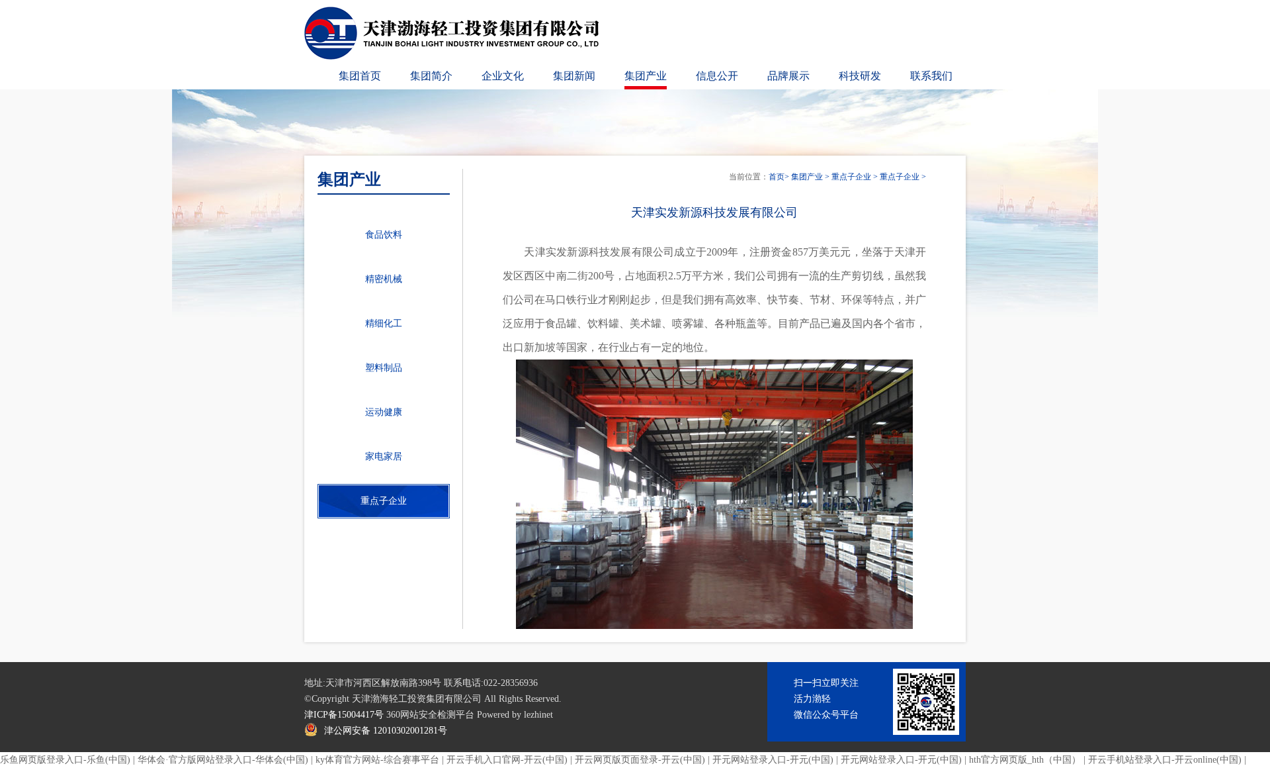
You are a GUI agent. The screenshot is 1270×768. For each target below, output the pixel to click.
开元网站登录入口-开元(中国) (772, 760)
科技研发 (860, 75)
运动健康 (383, 412)
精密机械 (383, 279)
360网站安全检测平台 (430, 715)
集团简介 (431, 75)
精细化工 (383, 323)
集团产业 (645, 75)
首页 (776, 176)
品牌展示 (788, 75)
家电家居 (383, 456)
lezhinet (538, 715)
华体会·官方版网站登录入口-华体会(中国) (223, 760)
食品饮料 (383, 235)
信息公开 (717, 75)
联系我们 (931, 75)
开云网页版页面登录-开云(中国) (640, 760)
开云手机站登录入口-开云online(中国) (1165, 760)
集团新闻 (574, 75)
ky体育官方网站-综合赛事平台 (377, 760)
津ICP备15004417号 (344, 715)
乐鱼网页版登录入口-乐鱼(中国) (65, 760)
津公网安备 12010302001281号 (385, 731)
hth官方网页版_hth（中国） (1025, 760)
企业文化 (503, 75)
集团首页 (360, 75)
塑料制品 (383, 368)
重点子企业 (851, 176)
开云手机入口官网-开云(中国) (507, 760)
